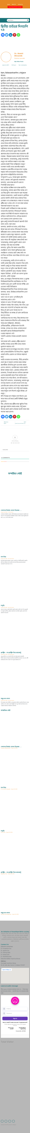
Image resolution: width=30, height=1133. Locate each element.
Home (8, 4)
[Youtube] (18, 2)
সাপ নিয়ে (3, 557)
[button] (15, 7)
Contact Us (20, 4)
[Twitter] (12, 2)
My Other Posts (18, 61)
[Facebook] (9, 2)
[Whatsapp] (18, 35)
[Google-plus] (15, 2)
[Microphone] (20, 2)
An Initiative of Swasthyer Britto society (15, 931)
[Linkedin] (10, 35)
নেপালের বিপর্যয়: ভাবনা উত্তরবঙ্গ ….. (11, 510)
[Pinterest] (14, 35)
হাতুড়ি (2, 605)
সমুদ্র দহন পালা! (5, 698)
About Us (14, 4)
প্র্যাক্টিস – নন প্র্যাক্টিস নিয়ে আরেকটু (11, 652)
